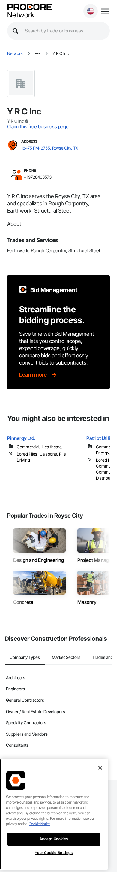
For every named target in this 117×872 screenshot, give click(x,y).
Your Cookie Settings (54, 852)
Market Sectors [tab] (66, 657)
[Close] (100, 767)
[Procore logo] (29, 7)
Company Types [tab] (25, 657)
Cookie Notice (39, 824)
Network (20, 15)
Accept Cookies (54, 839)
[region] (54, 814)
